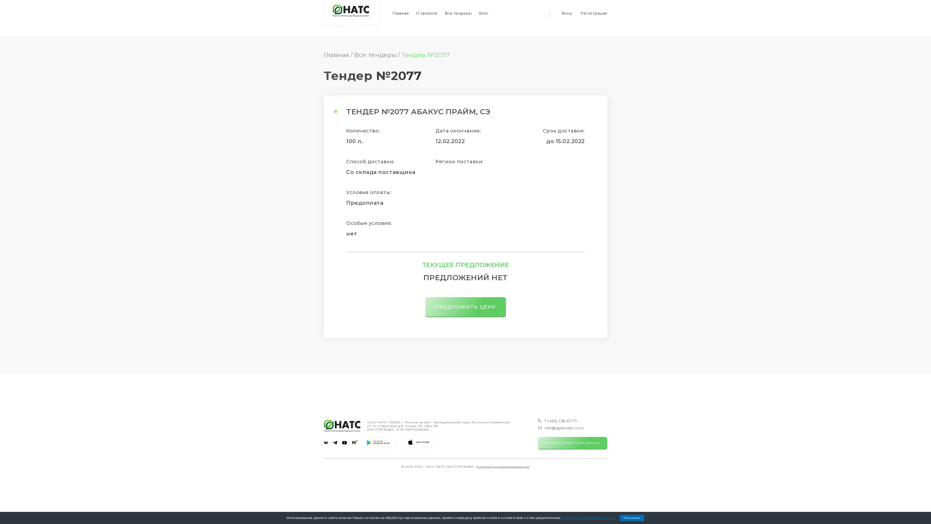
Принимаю (632, 518)
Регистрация (594, 13)
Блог (484, 13)
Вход (567, 13)
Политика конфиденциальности (503, 466)
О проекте (427, 13)
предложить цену (465, 307)
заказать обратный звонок (572, 443)
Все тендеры (458, 13)
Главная (401, 13)
